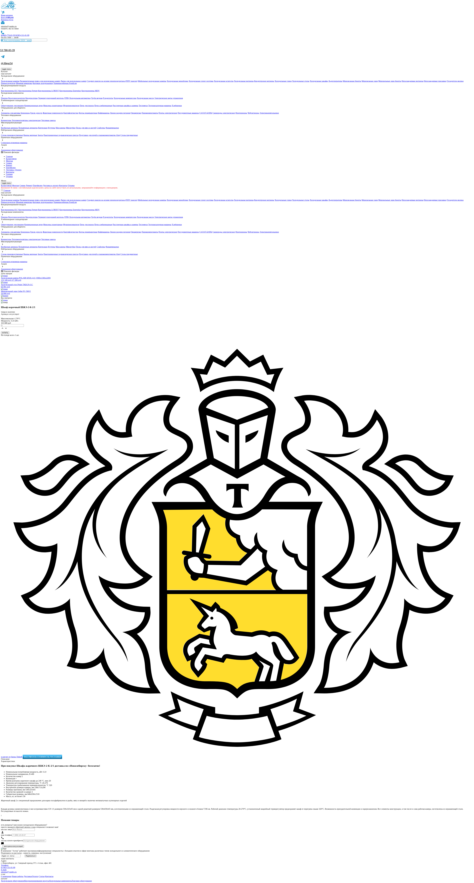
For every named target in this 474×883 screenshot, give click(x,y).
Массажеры (60, 128)
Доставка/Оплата (31, 876)
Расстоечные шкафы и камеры (125, 106)
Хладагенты (108, 98)
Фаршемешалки (112, 128)
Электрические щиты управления (168, 98)
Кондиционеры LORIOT (48, 91)
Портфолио (11, 168)
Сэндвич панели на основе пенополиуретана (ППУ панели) (112, 81)
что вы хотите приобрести (12, 841)
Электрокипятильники (269, 113)
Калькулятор (11, 159)
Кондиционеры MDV (90, 91)
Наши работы (17, 876)
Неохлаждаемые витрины (412, 81)
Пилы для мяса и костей (86, 128)
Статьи (42, 876)
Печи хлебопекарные (103, 106)
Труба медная (96, 98)
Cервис (9, 163)
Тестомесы (143, 106)
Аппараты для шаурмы (10, 113)
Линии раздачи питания (120, 113)
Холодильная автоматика (80, 98)
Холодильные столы (300, 81)
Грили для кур (36, 113)
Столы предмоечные (129, 135)
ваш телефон (6, 835)
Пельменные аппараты (28, 128)
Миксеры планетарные (53, 106)
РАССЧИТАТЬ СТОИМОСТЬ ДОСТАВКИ (42, 757)
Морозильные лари (370, 81)
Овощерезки (136, 113)
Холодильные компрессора (125, 98)
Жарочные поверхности (53, 113)
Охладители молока (455, 81)
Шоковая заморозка (24, 83)
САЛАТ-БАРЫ (205, 113)
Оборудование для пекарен (12, 106)
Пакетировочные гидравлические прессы (61, 135)
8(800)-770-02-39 (8, 35)
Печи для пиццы (87, 106)
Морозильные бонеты (352, 81)
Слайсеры (101, 128)
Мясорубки (70, 128)
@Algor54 (7, 63)
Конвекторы (6, 120)
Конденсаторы (31, 98)
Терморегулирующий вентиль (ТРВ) (53, 98)
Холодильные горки (283, 81)
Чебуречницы (253, 113)
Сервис (23, 185)
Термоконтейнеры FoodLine (65, 83)
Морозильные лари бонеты (389, 81)
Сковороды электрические (224, 113)
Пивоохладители (8, 83)
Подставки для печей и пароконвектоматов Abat (99, 135)
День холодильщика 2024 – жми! (17, 40)
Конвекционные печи (33, 106)
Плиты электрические (167, 113)
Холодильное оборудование (12, 881)
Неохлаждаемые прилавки (435, 81)
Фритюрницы (241, 113)
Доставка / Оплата (13, 170)
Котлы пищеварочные (88, 113)
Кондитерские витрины (264, 81)
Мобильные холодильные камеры (152, 81)
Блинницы (25, 113)
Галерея (9, 174)
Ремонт (9, 165)
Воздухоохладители (16, 98)
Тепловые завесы (48, 120)
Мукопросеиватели (71, 106)
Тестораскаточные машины (159, 106)
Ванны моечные (30, 135)
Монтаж (9, 161)
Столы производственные (12, 135)
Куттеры (51, 128)
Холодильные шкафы (319, 81)
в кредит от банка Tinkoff (12, 757)
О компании (6, 876)
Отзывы (9, 176)
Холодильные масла (145, 98)
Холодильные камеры (10, 81)
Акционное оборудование (12, 150)
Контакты (10, 172)
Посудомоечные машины (188, 113)
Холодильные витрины (244, 81)
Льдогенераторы (335, 81)
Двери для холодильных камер (73, 81)
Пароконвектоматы (150, 113)
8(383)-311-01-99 (22, 35)
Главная (9, 156)
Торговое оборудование (82, 881)
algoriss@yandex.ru (9, 26)
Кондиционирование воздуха (36, 881)
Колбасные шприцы (9, 128)
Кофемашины (103, 113)
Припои (4, 98)
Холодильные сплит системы (201, 81)
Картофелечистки (70, 113)
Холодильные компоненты (60, 881)
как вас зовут (6, 829)
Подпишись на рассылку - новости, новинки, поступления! (26, 853)
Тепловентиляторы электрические (26, 120)
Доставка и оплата (51, 185)
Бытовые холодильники (43, 83)
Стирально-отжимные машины (14, 143)
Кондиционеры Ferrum (28, 91)
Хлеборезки (177, 106)
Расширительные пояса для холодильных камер (40, 81)
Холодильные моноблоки (177, 81)
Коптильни (43, 128)
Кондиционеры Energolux (70, 91)
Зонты (40, 135)
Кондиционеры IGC (9, 91)
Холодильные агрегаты (224, 81)
